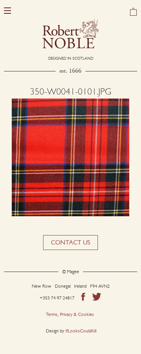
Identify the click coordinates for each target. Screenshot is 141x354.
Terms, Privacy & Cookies (70, 314)
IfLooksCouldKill (80, 331)
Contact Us (70, 242)
